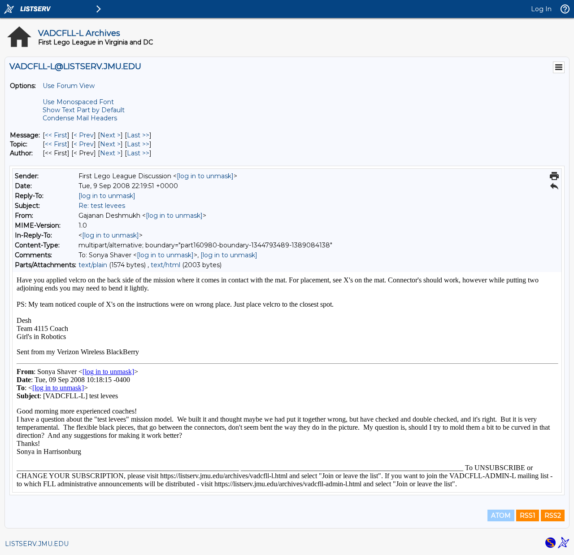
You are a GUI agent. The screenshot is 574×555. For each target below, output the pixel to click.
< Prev (84, 135)
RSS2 (552, 515)
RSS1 (527, 515)
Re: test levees (101, 206)
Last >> (138, 135)
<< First (56, 135)
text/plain (92, 265)
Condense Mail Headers (80, 118)
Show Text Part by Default (84, 110)
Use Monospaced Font (78, 102)
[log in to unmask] (205, 176)
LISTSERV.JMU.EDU (37, 544)
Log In (541, 9)
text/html (165, 265)
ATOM (501, 515)
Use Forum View (69, 86)
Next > (110, 135)
